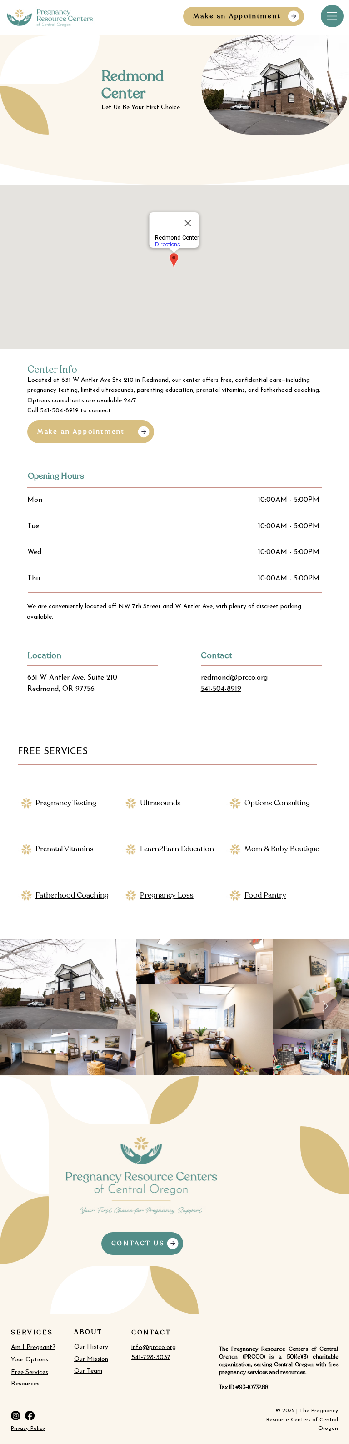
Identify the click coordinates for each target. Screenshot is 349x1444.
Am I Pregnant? (33, 1347)
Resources (25, 1383)
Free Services (29, 1372)
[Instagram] (15, 1415)
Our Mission (91, 1359)
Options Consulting (277, 803)
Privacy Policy (28, 1428)
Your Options (29, 1359)
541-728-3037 (150, 1357)
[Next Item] (325, 1006)
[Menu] (332, 16)
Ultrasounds (160, 803)
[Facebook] (30, 1415)
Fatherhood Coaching (72, 895)
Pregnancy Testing (65, 803)
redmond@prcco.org (234, 677)
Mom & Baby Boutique (281, 849)
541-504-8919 (221, 689)
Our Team (88, 1371)
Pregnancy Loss (167, 895)
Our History (91, 1347)
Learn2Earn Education (177, 849)
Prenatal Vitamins (64, 849)
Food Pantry (265, 895)
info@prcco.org (153, 1347)
